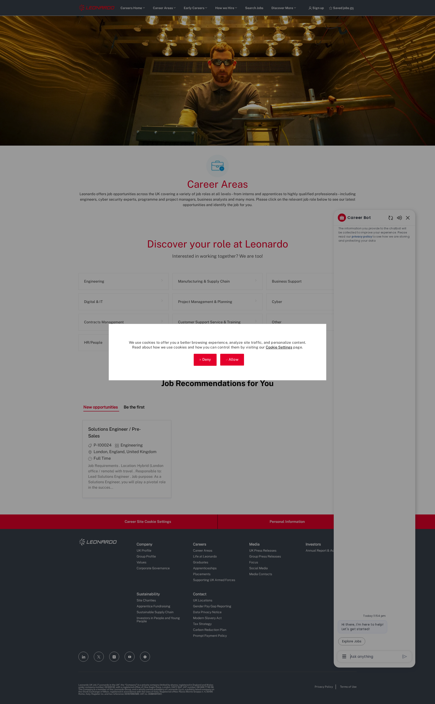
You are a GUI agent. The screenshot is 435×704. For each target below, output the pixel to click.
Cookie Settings (279, 347)
